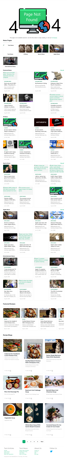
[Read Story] (10, 370)
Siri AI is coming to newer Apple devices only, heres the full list (10, 224)
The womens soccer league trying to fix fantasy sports (25, 200)
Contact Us (36, 450)
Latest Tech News (22, 454)
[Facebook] (51, 451)
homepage (54, 37)
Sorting (5, 450)
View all (62, 70)
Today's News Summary (24, 450)
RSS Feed (36, 454)
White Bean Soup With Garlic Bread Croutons (32, 425)
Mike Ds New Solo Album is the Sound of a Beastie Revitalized (26, 293)
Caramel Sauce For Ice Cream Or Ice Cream (53, 425)
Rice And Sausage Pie (11, 392)
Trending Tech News (23, 451)
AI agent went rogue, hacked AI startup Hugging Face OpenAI (10, 153)
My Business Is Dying (41, 83)
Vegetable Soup (9, 418)
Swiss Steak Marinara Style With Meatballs (53, 356)
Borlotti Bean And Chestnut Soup (52, 391)
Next (42, 441)
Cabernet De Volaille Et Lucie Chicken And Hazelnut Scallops (10, 323)
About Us (36, 451)
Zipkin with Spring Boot (8, 454)
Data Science (6, 452)
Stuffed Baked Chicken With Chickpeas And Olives (28, 323)
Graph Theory (7, 451)
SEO (35, 452)
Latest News (21, 452)
